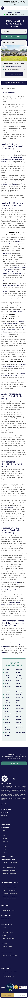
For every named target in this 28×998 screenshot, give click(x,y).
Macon (7, 711)
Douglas (7, 697)
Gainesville (8, 703)
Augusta (18, 675)
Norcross (18, 716)
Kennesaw (19, 705)
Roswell (18, 719)
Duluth (18, 700)
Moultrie (18, 714)
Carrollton (8, 686)
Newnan (7, 716)
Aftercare (5, 291)
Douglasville (19, 697)
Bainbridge (19, 678)
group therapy (14, 333)
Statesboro (19, 725)
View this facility (14, 74)
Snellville (7, 725)
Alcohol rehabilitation (7, 209)
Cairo (6, 683)
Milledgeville (8, 714)
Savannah (7, 722)
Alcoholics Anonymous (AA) (11, 285)
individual (4, 333)
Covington (8, 692)
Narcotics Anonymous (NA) (9, 590)
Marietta (18, 711)
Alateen (17, 582)
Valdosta (7, 732)
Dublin (7, 700)
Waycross (7, 735)
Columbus (19, 686)
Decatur (18, 694)
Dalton (7, 694)
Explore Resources (14, 36)
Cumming (19, 692)
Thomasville (19, 728)
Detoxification (7, 253)
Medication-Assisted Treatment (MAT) (13, 273)
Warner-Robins (20, 732)
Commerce (8, 689)
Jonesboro (7, 705)
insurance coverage (7, 507)
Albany (7, 669)
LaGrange (7, 708)
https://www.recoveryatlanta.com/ (14, 66)
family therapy (9, 271)
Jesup (17, 703)
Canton (18, 683)
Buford (18, 680)
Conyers (18, 689)
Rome (6, 719)
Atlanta (7, 675)
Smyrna (18, 722)
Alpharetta (19, 669)
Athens (18, 672)
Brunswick (8, 680)
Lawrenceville (20, 708)
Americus (7, 672)
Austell (7, 678)
